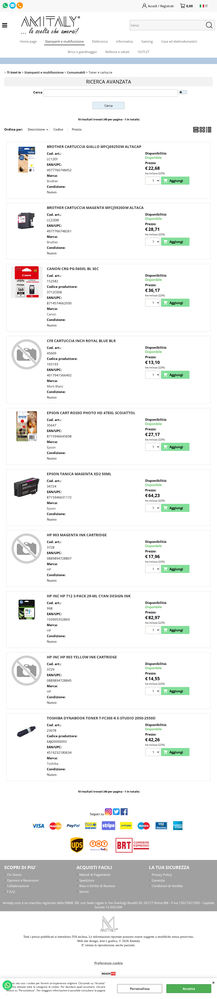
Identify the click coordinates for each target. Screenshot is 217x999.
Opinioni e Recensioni (23, 880)
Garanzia (158, 880)
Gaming (147, 41)
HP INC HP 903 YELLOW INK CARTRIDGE (82, 657)
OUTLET (143, 52)
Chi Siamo (14, 874)
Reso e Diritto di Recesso (97, 886)
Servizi (84, 891)
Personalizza (140, 988)
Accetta (189, 988)
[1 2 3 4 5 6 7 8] (153, 569)
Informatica (124, 41)
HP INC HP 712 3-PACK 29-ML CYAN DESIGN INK (89, 596)
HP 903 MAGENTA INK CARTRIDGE (77, 534)
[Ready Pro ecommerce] (108, 973)
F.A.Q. (11, 891)
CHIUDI (213, 982)
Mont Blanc (55, 386)
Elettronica (100, 41)
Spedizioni (86, 880)
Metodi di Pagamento (94, 874)
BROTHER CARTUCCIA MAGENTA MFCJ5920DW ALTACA (95, 207)
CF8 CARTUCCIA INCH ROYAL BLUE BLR (81, 340)
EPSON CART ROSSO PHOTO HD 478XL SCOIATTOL (91, 412)
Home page (28, 41)
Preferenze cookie (108, 963)
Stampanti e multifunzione (64, 41)
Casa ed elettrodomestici (179, 41)
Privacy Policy (162, 874)
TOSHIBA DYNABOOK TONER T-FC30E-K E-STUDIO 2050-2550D (101, 718)
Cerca (37, 92)
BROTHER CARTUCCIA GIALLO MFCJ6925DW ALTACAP (94, 146)
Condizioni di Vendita (167, 886)
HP (49, 569)
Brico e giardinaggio (82, 52)
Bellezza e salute (117, 52)
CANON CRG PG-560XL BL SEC (73, 268)
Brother (52, 181)
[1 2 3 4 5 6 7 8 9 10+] (153, 691)
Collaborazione (18, 886)
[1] (153, 181)
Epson (51, 447)
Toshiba (52, 763)
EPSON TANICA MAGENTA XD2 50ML (79, 473)
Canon (51, 314)
